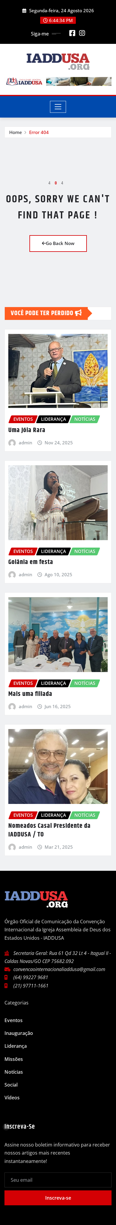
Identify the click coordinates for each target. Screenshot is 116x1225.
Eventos (13, 1020)
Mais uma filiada (30, 694)
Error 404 (39, 132)
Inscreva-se (58, 1198)
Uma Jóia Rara (27, 430)
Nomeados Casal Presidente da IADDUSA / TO (49, 830)
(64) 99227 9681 (30, 977)
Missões (13, 1059)
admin (25, 443)
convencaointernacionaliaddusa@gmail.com (59, 969)
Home (15, 132)
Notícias (13, 1072)
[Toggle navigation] (58, 107)
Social (11, 1084)
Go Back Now (60, 243)
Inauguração (18, 1033)
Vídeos (12, 1097)
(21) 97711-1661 (30, 985)
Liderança (15, 1046)
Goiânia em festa (30, 562)
